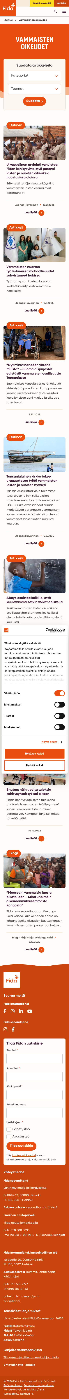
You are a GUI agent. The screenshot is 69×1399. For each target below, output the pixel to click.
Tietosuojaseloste (31, 1381)
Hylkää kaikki (34, 765)
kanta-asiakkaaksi (24, 1155)
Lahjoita (61, 3)
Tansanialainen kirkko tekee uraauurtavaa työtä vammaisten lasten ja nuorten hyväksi (31, 481)
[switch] (59, 705)
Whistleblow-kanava (16, 1394)
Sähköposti (13, 1086)
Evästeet (49, 1381)
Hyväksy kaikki (34, 753)
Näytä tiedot (49, 741)
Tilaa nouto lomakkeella (20, 1222)
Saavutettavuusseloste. (39, 1385)
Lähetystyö (21, 1129)
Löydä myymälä (42, 3)
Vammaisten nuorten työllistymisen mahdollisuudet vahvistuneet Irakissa (30, 271)
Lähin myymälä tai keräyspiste (25, 1187)
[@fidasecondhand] (5, 1030)
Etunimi (11, 1050)
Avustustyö (20, 1136)
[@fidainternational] (13, 1012)
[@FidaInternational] (4, 1012)
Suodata (33, 101)
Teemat (18, 89)
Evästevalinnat (12, 1385)
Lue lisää (31, 212)
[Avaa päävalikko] (64, 11)
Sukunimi (12, 1068)
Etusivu (8, 20)
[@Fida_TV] (29, 1012)
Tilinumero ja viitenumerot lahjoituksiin (31, 1357)
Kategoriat (20, 75)
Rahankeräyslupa (14, 1389)
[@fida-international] (21, 1012)
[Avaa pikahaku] (55, 11)
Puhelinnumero (16, 1104)
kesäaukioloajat (52, 1235)
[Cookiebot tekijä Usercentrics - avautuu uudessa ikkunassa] (49, 630)
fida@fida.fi (11, 1301)
